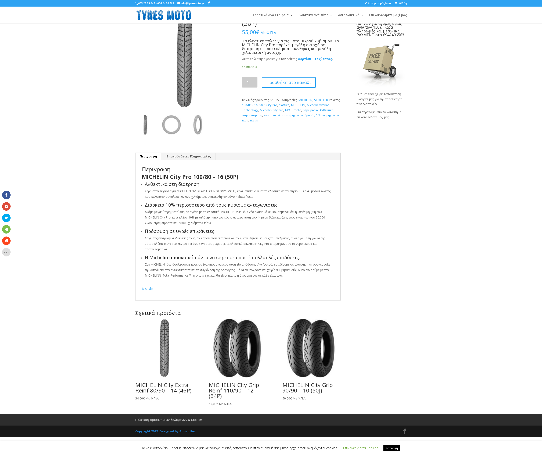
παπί (245, 120)
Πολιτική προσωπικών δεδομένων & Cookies (168, 420)
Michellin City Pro (271, 110)
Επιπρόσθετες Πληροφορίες (188, 156)
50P (262, 105)
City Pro (271, 105)
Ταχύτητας (323, 59)
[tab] (148, 156)
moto (297, 110)
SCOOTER (321, 100)
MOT (288, 110)
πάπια (254, 120)
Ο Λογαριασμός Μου (378, 3)
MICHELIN (305, 100)
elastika (284, 105)
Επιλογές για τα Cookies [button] (360, 448)
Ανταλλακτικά (348, 15)
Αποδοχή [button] (392, 448)
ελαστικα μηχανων (290, 115)
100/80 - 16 (250, 105)
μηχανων (332, 115)
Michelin (147, 289)
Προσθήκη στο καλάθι (288, 82)
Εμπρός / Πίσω (315, 115)
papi (306, 110)
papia (314, 110)
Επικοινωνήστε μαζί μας (388, 15)
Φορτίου (304, 59)
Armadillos (187, 431)
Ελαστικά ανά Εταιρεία (271, 15)
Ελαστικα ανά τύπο (313, 15)
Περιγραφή (148, 156)
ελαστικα (270, 115)
